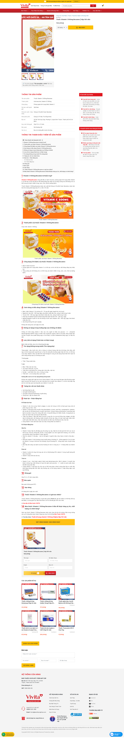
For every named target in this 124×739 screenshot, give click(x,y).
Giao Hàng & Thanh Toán (55, 706)
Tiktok (92, 706)
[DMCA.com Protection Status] (94, 718)
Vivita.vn (32, 732)
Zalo (91, 700)
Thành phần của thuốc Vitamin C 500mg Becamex (37, 144)
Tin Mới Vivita (56, 5)
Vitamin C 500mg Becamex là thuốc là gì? (34, 142)
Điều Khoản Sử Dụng (54, 709)
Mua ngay (81, 27)
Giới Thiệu (72, 697)
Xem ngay (76, 1)
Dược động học (29, 161)
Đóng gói (26, 163)
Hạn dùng (26, 167)
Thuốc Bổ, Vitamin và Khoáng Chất (80, 15)
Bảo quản (26, 165)
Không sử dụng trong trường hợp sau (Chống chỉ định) (38, 150)
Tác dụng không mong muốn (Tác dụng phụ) (35, 154)
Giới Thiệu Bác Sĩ (74, 709)
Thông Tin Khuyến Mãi (46, 5)
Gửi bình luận (28, 665)
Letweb (52, 732)
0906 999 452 (29, 688)
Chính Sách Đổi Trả (53, 697)
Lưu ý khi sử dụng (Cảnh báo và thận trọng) (35, 152)
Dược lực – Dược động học (30, 158)
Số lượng (60, 27)
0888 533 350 (31, 709)
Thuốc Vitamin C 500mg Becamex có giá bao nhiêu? (38, 169)
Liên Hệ (72, 706)
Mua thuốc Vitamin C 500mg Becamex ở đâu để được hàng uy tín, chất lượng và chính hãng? (48, 171)
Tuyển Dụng (73, 703)
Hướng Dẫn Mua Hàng (54, 700)
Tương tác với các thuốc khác (31, 156)
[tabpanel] (38, 43)
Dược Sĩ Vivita (52, 712)
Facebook (93, 697)
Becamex (58, 17)
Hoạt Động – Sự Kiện (75, 700)
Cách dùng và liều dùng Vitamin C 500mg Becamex (37, 148)
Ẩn (42, 140)
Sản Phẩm (64, 15)
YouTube (93, 703)
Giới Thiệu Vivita (35, 5)
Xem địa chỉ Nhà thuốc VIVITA (31, 503)
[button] (24, 11)
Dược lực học (28, 159)
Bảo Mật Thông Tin (53, 703)
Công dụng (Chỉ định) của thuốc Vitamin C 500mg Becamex (39, 146)
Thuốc (69, 15)
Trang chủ (58, 15)
